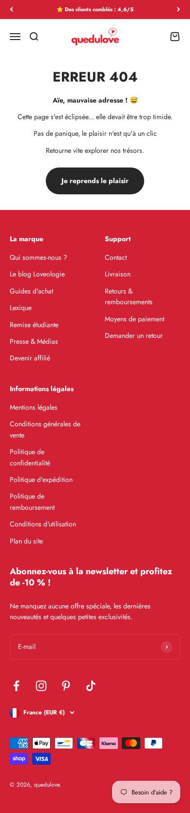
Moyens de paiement (134, 319)
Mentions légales (33, 407)
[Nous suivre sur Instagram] (41, 685)
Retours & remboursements (128, 296)
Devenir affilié (30, 358)
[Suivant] (178, 9)
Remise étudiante (34, 325)
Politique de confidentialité (30, 457)
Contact (116, 257)
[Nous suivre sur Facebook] (16, 685)
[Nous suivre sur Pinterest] (66, 685)
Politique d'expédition (41, 479)
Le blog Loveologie (37, 274)
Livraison (118, 274)
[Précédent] (11, 9)
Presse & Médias (34, 341)
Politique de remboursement (32, 501)
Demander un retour (134, 335)
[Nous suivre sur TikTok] (90, 685)
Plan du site (26, 541)
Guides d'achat (31, 291)
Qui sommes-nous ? (38, 257)
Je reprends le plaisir (95, 181)
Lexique (21, 308)
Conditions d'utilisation (43, 524)
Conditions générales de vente (45, 429)
